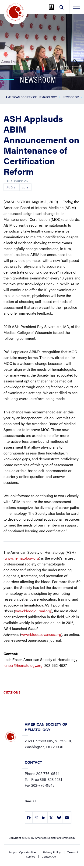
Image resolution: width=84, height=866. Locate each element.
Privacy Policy (52, 852)
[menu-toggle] (76, 7)
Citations (12, 692)
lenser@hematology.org (23, 665)
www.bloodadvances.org (41, 634)
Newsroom (71, 97)
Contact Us (49, 856)
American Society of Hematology (31, 97)
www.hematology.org (22, 558)
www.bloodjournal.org (33, 611)
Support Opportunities (22, 852)
